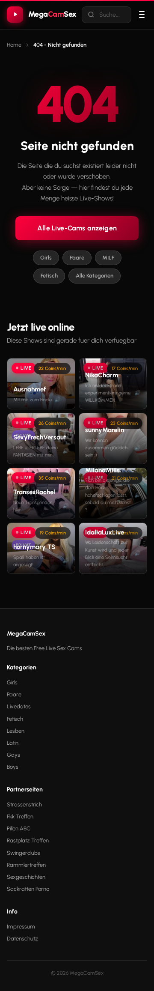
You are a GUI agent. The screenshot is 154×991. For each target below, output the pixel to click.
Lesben (15, 731)
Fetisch (49, 275)
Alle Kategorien (94, 275)
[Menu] (141, 14)
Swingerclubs (23, 853)
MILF (108, 257)
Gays (13, 755)
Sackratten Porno (28, 889)
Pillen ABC (18, 828)
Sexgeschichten (26, 877)
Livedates (19, 706)
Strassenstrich (24, 804)
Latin (12, 743)
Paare (77, 257)
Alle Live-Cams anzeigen (77, 228)
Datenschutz (22, 938)
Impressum (21, 926)
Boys (12, 767)
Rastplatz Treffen (28, 840)
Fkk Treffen (20, 816)
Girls (46, 257)
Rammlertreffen (26, 865)
